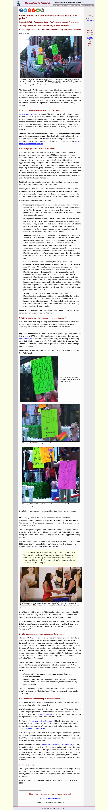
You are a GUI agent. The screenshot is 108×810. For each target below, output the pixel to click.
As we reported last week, (28, 114)
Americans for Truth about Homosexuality (57, 745)
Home (55, 5)
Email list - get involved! (73, 5)
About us (61, 5)
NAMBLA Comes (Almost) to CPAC (33, 729)
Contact (83, 5)
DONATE (90, 5)
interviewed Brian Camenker (42, 721)
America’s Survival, (45, 714)
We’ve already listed (26, 339)
